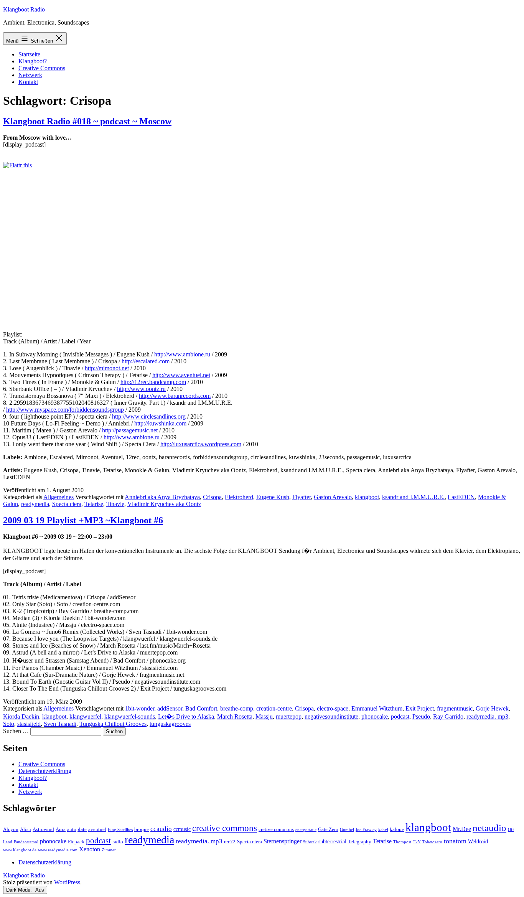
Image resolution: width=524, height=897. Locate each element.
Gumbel (347, 830)
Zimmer (109, 850)
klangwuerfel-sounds (129, 716)
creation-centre (274, 708)
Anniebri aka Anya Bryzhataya (162, 497)
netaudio (489, 828)
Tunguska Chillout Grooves (113, 724)
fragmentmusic (455, 708)
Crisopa (212, 497)
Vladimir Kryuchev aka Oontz (164, 504)
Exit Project (419, 708)
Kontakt (28, 82)
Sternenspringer (283, 841)
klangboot (367, 497)
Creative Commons (41, 68)
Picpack (76, 841)
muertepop (289, 716)
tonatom (455, 841)
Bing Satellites (120, 830)
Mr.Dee (462, 829)
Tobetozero (432, 842)
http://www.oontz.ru (141, 389)
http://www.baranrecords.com (175, 395)
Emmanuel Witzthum (376, 708)
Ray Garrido (448, 716)
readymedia (35, 504)
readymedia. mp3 (487, 716)
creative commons (224, 828)
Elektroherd (239, 497)
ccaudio (161, 829)
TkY (417, 842)
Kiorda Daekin (21, 716)
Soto (8, 724)
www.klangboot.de (19, 850)
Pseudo (421, 716)
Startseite (29, 54)
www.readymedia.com (57, 850)
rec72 (230, 841)
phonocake (374, 716)
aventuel (97, 829)
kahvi (383, 830)
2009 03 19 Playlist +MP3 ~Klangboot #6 (83, 520)
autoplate (77, 829)
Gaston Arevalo (333, 497)
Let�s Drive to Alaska (186, 716)
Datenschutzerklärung (44, 771)
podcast (400, 716)
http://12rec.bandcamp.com (153, 382)
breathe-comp (236, 708)
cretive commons (276, 829)
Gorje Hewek (492, 708)
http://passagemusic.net (130, 430)
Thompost (402, 842)
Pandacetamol (26, 842)
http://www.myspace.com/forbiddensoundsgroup (65, 409)
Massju (264, 716)
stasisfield (29, 724)
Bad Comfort (201, 708)
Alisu (25, 829)
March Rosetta (234, 716)
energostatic (305, 830)
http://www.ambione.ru (182, 354)
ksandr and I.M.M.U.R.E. (413, 497)
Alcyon (10, 829)
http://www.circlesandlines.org (149, 416)
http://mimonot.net (107, 368)
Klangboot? (32, 61)
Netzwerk (30, 75)
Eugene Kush (272, 497)
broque (141, 829)
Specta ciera (66, 504)
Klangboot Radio (24, 9)
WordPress (67, 882)
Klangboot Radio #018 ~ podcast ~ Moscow (87, 121)
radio (117, 841)
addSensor (169, 708)
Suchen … (16, 731)
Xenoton (89, 849)
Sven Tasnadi (60, 724)
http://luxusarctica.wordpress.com (200, 444)
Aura (61, 829)
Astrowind (43, 829)
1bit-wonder (139, 708)
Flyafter (301, 497)
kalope (397, 829)
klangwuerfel (85, 716)
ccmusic (182, 829)
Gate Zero (328, 829)
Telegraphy (359, 841)
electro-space (332, 708)
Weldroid (478, 841)
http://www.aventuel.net (181, 375)
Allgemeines (58, 497)
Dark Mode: (19, 890)
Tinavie (115, 504)
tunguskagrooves (170, 724)
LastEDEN (461, 497)
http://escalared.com (146, 361)
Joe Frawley (366, 830)
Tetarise (93, 504)
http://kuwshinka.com (160, 423)
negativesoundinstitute (331, 716)
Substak (310, 842)
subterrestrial (332, 841)
